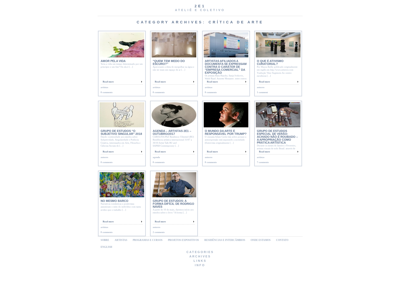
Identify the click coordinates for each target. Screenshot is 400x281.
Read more (108, 81)
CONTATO (282, 240)
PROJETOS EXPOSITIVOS (183, 240)
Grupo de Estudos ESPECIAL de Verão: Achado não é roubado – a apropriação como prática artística (277, 136)
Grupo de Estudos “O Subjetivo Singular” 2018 (121, 132)
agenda (156, 157)
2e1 (200, 6)
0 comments (106, 92)
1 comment (262, 92)
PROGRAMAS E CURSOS (147, 240)
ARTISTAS (121, 240)
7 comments (263, 162)
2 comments (159, 232)
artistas (104, 87)
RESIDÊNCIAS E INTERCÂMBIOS (224, 240)
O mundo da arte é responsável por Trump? (226, 132)
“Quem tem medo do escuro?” (169, 62)
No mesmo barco (114, 201)
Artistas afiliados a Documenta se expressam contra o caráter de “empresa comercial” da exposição (226, 66)
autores (260, 87)
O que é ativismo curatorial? (270, 62)
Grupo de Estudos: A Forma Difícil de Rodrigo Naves (173, 203)
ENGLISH (106, 247)
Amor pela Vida (113, 61)
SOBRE (105, 240)
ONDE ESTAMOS (261, 240)
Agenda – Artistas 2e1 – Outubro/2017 (172, 132)
